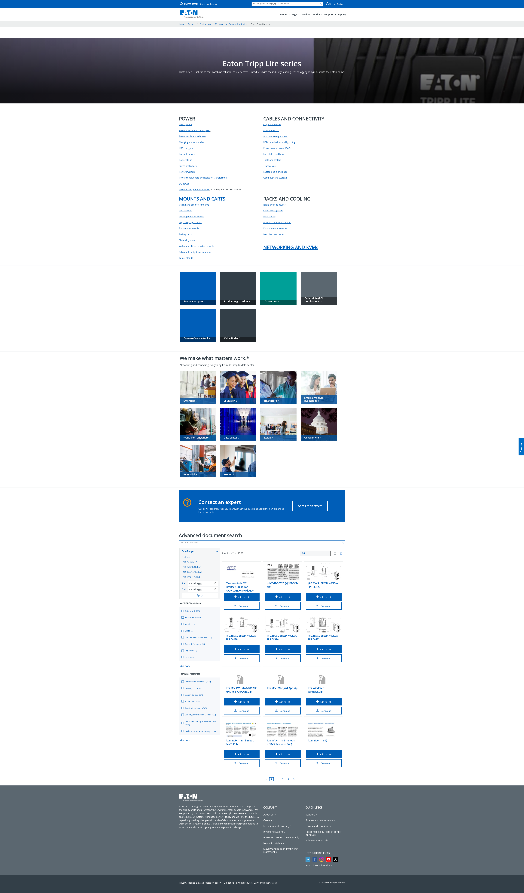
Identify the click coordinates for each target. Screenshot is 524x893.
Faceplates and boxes (274, 154)
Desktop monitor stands (191, 216)
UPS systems (185, 124)
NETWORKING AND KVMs (290, 247)
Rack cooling (269, 216)
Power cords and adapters (192, 136)
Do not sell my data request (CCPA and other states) (250, 882)
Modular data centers (274, 234)
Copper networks (272, 124)
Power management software (194, 189)
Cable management (273, 210)
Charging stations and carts (193, 142)
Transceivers (269, 165)
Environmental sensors (275, 228)
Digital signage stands (190, 222)
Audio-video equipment (275, 136)
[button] (521, 446)
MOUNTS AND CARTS (202, 199)
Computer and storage (275, 177)
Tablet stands (186, 257)
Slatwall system (187, 240)
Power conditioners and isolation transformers (203, 177)
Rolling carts (185, 234)
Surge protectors (188, 165)
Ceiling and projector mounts (194, 204)
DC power (184, 183)
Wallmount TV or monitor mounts (196, 246)
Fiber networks (271, 130)
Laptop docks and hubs (275, 171)
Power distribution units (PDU (194, 130)
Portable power (187, 154)
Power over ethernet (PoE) (277, 148)
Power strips (185, 159)
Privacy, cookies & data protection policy (200, 882)
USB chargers (186, 148)
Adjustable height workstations (195, 252)
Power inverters (187, 171)
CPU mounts (185, 210)
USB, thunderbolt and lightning (279, 142)
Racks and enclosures (274, 204)
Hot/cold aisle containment (277, 222)
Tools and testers (272, 159)
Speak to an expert (310, 506)
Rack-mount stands (189, 228)
